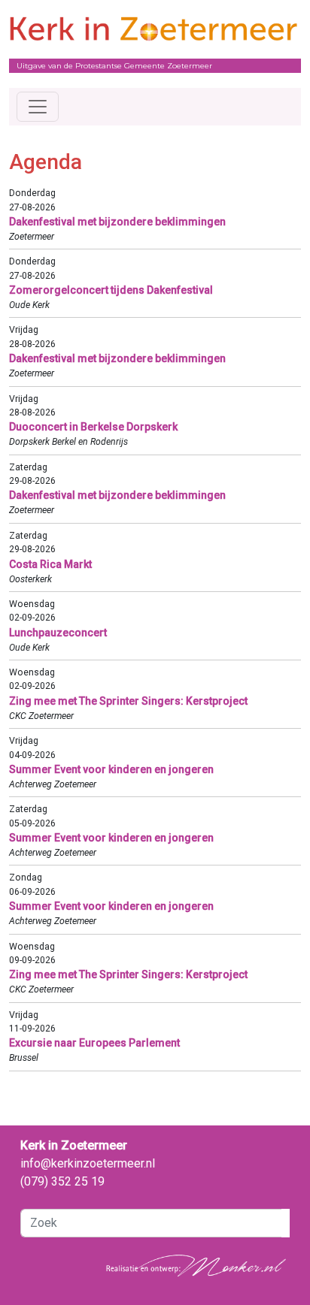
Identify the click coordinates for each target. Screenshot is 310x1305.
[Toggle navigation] (38, 107)
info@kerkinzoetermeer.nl (87, 1163)
